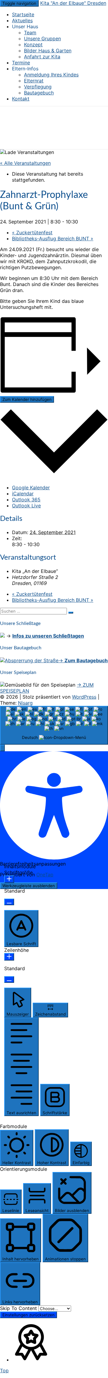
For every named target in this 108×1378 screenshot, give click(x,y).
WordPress (84, 697)
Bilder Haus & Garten (47, 51)
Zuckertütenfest (32, 232)
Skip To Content (19, 1308)
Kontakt (20, 99)
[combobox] (54, 725)
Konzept (33, 45)
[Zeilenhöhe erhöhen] (9, 957)
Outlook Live (26, 506)
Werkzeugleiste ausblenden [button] (28, 885)
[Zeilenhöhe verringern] (9, 979)
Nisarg (25, 703)
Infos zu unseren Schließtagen (48, 636)
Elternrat (34, 81)
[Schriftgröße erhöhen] (9, 879)
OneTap (44, 875)
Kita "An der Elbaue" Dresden (73, 3)
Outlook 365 (26, 500)
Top (4, 1370)
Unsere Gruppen (42, 38)
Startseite (23, 14)
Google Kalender (31, 487)
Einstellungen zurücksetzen (28, 1314)
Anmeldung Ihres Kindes (51, 75)
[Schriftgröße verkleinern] (9, 902)
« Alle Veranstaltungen (25, 163)
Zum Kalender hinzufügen (27, 399)
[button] (2, 748)
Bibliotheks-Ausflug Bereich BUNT (52, 238)
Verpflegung (38, 87)
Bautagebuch (39, 93)
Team (30, 32)
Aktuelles (22, 20)
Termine (21, 63)
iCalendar (23, 494)
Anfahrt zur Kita (42, 57)
